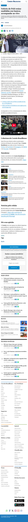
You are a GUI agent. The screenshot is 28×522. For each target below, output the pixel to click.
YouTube (6, 149)
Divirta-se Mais (5, 438)
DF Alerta (16, 470)
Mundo (2, 394)
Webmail (2, 435)
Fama (2, 428)
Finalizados (17, 417)
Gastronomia (3, 431)
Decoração (17, 440)
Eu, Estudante (19, 383)
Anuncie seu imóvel (18, 430)
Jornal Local (17, 471)
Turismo (2, 407)
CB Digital (3, 417)
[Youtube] (18, 510)
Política (2, 389)
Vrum (2, 468)
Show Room (17, 438)
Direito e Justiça (4, 415)
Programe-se (3, 442)
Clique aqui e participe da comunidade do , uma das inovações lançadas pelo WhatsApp (13, 214)
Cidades (2, 387)
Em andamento (17, 413)
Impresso (4, 411)
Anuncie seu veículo (4, 471)
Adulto (16, 460)
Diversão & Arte (4, 396)
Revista (16, 481)
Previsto (16, 411)
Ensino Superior (17, 387)
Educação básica (18, 386)
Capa (2, 386)
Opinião (2, 401)
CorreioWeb (4, 426)
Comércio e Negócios (18, 464)
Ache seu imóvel (18, 428)
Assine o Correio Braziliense (6, 422)
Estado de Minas (18, 490)
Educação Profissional (19, 401)
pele (3, 241)
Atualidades (17, 483)
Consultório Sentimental (5, 430)
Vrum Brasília (17, 475)
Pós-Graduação (17, 403)
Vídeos (2, 478)
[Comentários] (12, 31)
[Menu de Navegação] (2, 1)
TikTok (25, 147)
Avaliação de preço (4, 477)
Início (2, 22)
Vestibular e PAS (18, 398)
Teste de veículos (4, 475)
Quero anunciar (17, 452)
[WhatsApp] (2, 31)
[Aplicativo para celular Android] (19, 505)
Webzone (3, 433)
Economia (3, 393)
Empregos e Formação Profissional (19, 458)
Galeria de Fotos (18, 442)
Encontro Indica (17, 485)
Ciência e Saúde (4, 400)
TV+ (2, 447)
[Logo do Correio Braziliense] (14, 1)
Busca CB (3, 418)
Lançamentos (17, 433)
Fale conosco (17, 405)
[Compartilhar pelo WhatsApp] (18, 299)
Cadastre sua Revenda (5, 486)
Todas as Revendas (4, 484)
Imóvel (17, 426)
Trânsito (2, 408)
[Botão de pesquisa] (26, 1)
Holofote (2, 403)
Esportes (7, 22)
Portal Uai (16, 491)
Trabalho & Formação (18, 389)
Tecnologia (3, 405)
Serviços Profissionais (19, 462)
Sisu (15, 400)
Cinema (2, 440)
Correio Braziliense (7, 383)
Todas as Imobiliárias (18, 446)
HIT (1, 445)
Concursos (18, 408)
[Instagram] (15, 510)
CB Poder (16, 473)
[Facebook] (5, 31)
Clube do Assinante (4, 420)
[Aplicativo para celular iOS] (19, 501)
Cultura (16, 396)
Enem (16, 393)
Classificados (18, 450)
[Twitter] (7, 31)
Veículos (16, 456)
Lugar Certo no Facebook (19, 444)
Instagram (18, 147)
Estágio (16, 391)
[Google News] (10, 31)
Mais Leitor (3, 449)
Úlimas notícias (17, 435)
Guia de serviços (18, 437)
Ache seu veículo (4, 470)
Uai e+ (16, 493)
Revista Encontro (20, 478)
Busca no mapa (17, 431)
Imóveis (16, 454)
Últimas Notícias (18, 394)
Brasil (2, 391)
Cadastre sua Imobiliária (19, 447)
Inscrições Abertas (18, 415)
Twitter (3, 147)
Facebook (10, 147)
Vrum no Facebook (4, 482)
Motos (2, 480)
